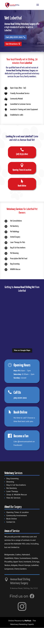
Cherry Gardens (20, 569)
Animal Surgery (15, 237)
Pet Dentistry (14, 226)
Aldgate (14, 565)
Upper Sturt (18, 561)
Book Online (11, 518)
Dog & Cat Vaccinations (17, 248)
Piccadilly (8, 561)
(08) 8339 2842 (20, 398)
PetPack (28, 620)
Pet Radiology (14, 232)
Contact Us (10, 522)
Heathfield (8, 558)
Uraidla (35, 558)
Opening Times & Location (17, 512)
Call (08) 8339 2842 (14, 37)
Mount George (24, 565)
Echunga (35, 561)
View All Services (13, 497)
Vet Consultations (16, 221)
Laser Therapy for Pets (17, 242)
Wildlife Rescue (15, 269)
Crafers (18, 554)
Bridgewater (9, 554)
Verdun (7, 565)
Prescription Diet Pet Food (18, 259)
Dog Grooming (15, 264)
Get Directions (12, 44)
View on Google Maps (22, 350)
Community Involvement (16, 515)
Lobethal (34, 565)
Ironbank (27, 561)
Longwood (8, 569)
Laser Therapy (12, 491)
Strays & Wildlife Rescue (16, 494)
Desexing (10, 481)
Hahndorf (26, 554)
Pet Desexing (14, 253)
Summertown (25, 558)
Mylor (16, 558)
